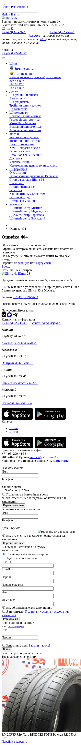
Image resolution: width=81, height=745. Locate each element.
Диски (13, 91)
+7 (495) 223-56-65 (62, 32)
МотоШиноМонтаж (22, 123)
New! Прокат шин (21, 144)
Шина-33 (8, 28)
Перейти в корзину (14, 741)
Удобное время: (12, 486)
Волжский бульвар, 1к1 (17, 403)
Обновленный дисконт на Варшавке (33, 176)
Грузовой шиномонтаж (24, 119)
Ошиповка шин (19, 151)
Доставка (15, 158)
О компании (17, 172)
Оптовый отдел (19, 197)
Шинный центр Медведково (28, 211)
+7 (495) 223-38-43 (14, 323)
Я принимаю (15, 611)
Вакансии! (16, 183)
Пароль (6, 637)
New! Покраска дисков (24, 147)
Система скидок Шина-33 (26, 179)
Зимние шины (24, 68)
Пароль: (7, 577)
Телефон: (8, 479)
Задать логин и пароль (21, 558)
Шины (13, 63)
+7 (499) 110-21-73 (14, 32)
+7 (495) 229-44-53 (14, 53)
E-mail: (6, 569)
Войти (6, 649)
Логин (6, 629)
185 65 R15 (16, 87)
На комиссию (18, 109)
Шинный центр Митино (25, 207)
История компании (22, 200)
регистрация (15, 626)
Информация (18, 169)
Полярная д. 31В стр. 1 (17, 363)
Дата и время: (11, 528)
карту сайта (44, 263)
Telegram (34, 35)
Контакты (16, 204)
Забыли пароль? (39, 645)
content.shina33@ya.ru (46, 323)
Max (43, 39)
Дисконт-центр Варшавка (26, 215)
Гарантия (15, 190)
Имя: (5, 471)
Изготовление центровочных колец (33, 165)
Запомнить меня (17, 645)
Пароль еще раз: (12, 584)
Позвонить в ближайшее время (27, 494)
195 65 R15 (16, 84)
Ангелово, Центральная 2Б (19, 343)
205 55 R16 (16, 80)
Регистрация (10, 618)
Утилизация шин (20, 162)
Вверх (6, 266)
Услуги (14, 133)
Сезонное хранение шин (25, 155)
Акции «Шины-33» (22, 186)
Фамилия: (8, 600)
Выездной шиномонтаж (25, 126)
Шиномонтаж (18, 112)
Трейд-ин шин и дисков (25, 105)
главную (23, 263)
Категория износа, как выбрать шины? (35, 77)
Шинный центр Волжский (27, 218)
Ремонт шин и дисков (24, 137)
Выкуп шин (17, 98)
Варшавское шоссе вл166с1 (20, 383)
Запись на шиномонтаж (25, 130)
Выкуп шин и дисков (23, 95)
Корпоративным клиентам (27, 193)
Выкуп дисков (19, 102)
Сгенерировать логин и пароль (27, 554)
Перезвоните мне (13, 505)
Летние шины (23, 73)
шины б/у (35, 457)
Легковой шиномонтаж (25, 116)
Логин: (6, 561)
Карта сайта (61, 460)
